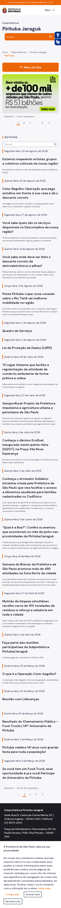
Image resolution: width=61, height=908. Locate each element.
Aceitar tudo (33, 894)
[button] (49, 122)
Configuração (12, 894)
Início (5, 52)
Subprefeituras (19, 52)
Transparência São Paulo (37, 2)
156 (51, 2)
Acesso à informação (17, 2)
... (36, 122)
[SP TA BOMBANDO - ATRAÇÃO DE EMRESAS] (30, 93)
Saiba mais (44, 888)
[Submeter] (55, 144)
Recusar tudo (12, 901)
